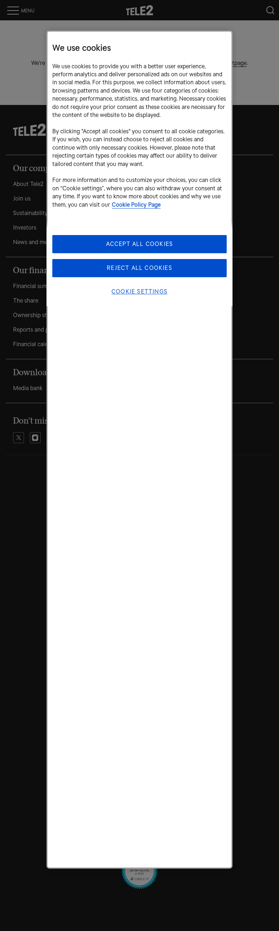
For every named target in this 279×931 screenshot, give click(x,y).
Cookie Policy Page (136, 204)
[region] (139, 450)
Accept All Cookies (139, 243)
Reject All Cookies (139, 267)
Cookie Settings (139, 291)
